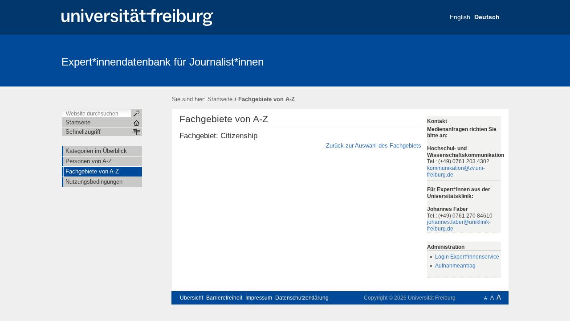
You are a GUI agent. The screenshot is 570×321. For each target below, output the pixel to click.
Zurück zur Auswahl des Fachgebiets (373, 145)
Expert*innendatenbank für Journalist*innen (162, 62)
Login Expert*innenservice (467, 257)
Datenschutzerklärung (302, 298)
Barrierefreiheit (224, 298)
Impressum (258, 298)
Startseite (220, 99)
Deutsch (487, 17)
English (460, 17)
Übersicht (191, 298)
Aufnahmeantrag (455, 266)
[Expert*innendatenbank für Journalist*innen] (465, 60)
